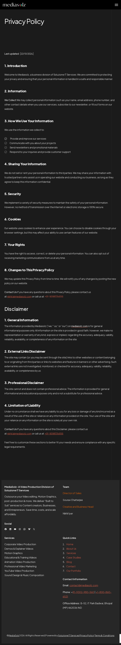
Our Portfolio (73, 570)
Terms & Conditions (105, 635)
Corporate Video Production (20, 544)
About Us (71, 548)
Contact (71, 566)
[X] (34, 529)
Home (69, 544)
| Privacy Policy (86, 635)
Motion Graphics (13, 553)
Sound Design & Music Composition (24, 575)
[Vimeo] (29, 529)
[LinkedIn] (10, 529)
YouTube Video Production (19, 570)
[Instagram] (20, 529)
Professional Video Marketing (20, 566)
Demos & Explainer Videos (18, 548)
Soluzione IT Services (68, 635)
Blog (69, 561)
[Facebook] (5, 529)
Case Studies (73, 557)
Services (71, 553)
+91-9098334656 (54, 296)
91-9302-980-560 (83, 592)
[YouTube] (15, 529)
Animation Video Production (19, 561)
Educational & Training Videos (20, 557)
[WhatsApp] (24, 529)
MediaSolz (14, 635)
